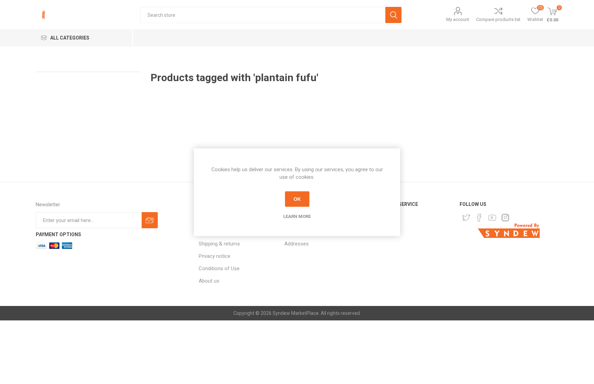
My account (457, 19)
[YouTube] (492, 217)
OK (297, 199)
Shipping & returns (219, 244)
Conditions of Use (219, 268)
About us (209, 281)
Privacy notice (214, 256)
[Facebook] (479, 217)
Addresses (296, 244)
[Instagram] (505, 217)
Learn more (297, 216)
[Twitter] (466, 217)
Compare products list (498, 19)
